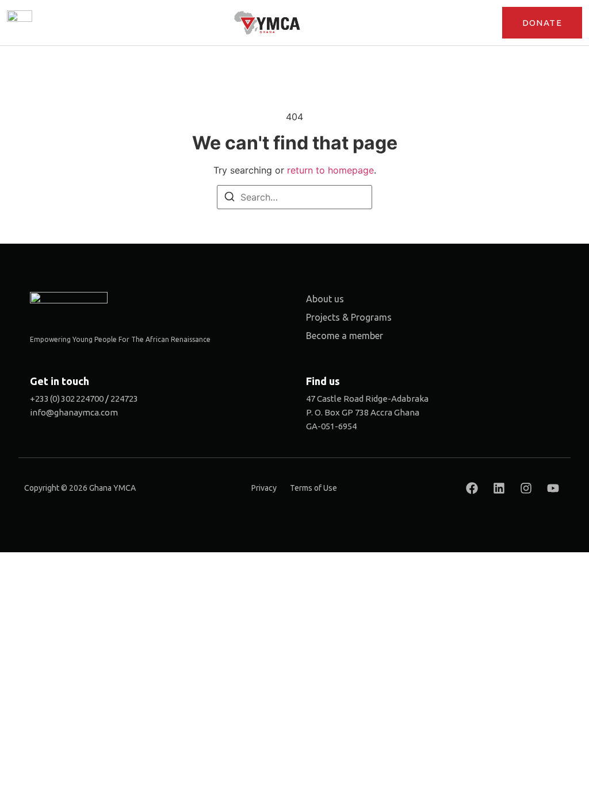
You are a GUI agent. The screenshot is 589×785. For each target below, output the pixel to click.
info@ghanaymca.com (74, 412)
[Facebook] (472, 488)
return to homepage (330, 170)
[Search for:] (294, 197)
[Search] (229, 198)
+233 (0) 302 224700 (67, 398)
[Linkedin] (499, 488)
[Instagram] (526, 488)
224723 (124, 398)
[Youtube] (553, 488)
